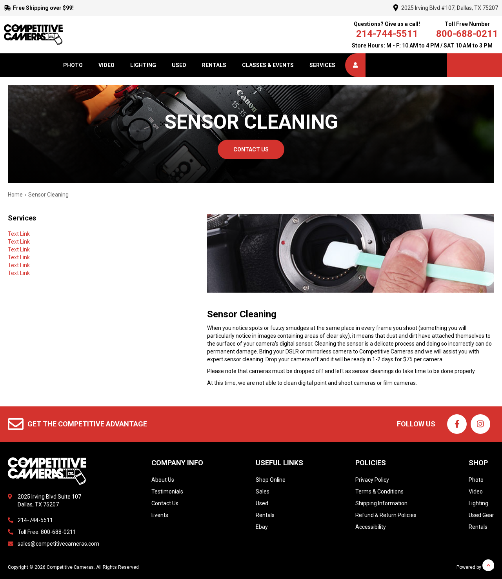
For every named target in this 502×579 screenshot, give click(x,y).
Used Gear (481, 515)
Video (106, 65)
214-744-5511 (387, 33)
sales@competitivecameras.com (58, 544)
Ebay (262, 527)
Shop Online (271, 480)
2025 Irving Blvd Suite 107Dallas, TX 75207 (49, 500)
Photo (73, 65)
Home (15, 194)
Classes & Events (268, 65)
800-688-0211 (467, 33)
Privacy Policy (372, 480)
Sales (262, 491)
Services (322, 65)
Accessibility (370, 527)
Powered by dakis (475, 567)
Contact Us (164, 503)
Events (159, 515)
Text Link (19, 234)
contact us (251, 149)
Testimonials (167, 491)
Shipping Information (381, 503)
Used (179, 65)
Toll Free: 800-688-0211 (47, 532)
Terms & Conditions (379, 491)
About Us (162, 480)
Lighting (143, 65)
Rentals (214, 65)
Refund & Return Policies (386, 515)
